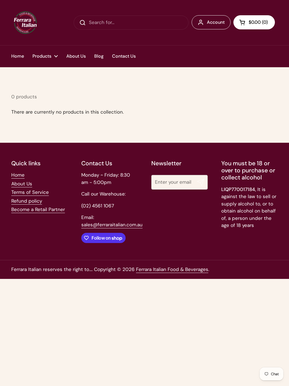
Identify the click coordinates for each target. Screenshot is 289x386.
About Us (21, 184)
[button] (254, 22)
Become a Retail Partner (38, 209)
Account (216, 22)
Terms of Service (30, 192)
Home (18, 175)
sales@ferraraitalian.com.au (112, 225)
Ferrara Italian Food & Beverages (172, 269)
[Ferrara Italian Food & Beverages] (25, 22)
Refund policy (26, 201)
